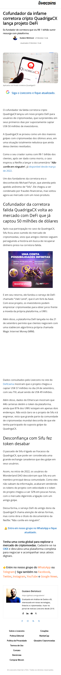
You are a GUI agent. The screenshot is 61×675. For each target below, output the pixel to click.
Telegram (9, 572)
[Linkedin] (27, 613)
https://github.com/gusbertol (33, 595)
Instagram (19, 576)
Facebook (44, 572)
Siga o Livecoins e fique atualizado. (33, 93)
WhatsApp (44, 567)
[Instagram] (28, 621)
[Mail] (31, 613)
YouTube (32, 576)
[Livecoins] (47, 3)
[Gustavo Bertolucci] (16, 38)
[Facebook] (23, 613)
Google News (49, 576)
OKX (5, 549)
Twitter (7, 576)
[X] (36, 613)
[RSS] (33, 621)
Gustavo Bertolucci (27, 38)
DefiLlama (8, 384)
